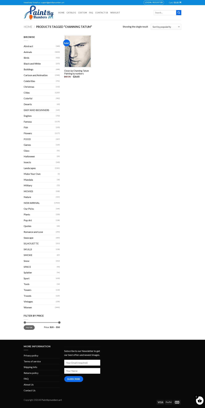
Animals (28, 52)
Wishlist (115, 12)
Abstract (28, 46)
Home (61, 12)
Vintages (28, 301)
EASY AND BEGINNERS (36, 110)
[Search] (178, 12)
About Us (29, 384)
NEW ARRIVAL (32, 202)
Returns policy (31, 372)
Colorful (28, 98)
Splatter (28, 272)
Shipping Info (30, 367)
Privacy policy (31, 355)
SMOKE (28, 255)
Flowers (28, 133)
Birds (26, 57)
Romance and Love (33, 231)
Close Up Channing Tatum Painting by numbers (76, 72)
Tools (26, 284)
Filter (29, 327)
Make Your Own (32, 173)
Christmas (29, 86)
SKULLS (28, 249)
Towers (27, 289)
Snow (26, 260)
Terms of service (32, 361)
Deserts (28, 104)
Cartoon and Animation (36, 75)
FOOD (27, 139)
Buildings (28, 69)
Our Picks (29, 208)
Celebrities (29, 81)
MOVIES (28, 191)
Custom (82, 12)
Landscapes (30, 168)
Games (27, 144)
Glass (26, 150)
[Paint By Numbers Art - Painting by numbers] (39, 12)
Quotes (27, 226)
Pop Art (28, 220)
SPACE (27, 266)
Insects (27, 162)
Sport (26, 278)
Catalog (71, 12)
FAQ (91, 12)
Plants (27, 214)
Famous (28, 121)
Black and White (32, 63)
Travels (27, 295)
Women (28, 307)
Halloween (29, 156)
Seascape (28, 237)
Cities (27, 92)
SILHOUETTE (31, 243)
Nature (27, 197)
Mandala (28, 179)
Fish (26, 127)
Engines (28, 115)
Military (28, 185)
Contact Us (101, 12)
